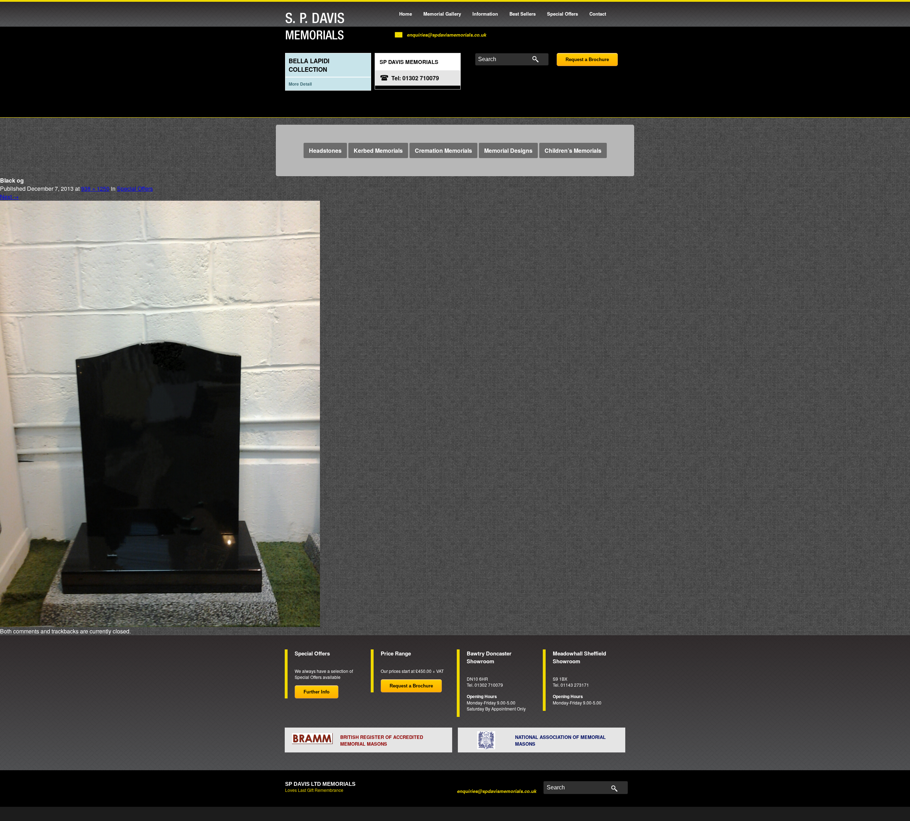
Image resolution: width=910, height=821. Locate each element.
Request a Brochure (587, 59)
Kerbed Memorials (378, 150)
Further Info (317, 692)
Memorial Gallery (442, 13)
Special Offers (562, 13)
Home (405, 13)
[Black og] (160, 413)
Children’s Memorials (573, 150)
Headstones (325, 150)
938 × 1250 (95, 188)
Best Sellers (522, 13)
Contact (597, 13)
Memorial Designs (508, 150)
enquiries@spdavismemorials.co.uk (446, 34)
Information (485, 13)
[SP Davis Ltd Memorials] (316, 26)
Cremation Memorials (443, 150)
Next (9, 197)
